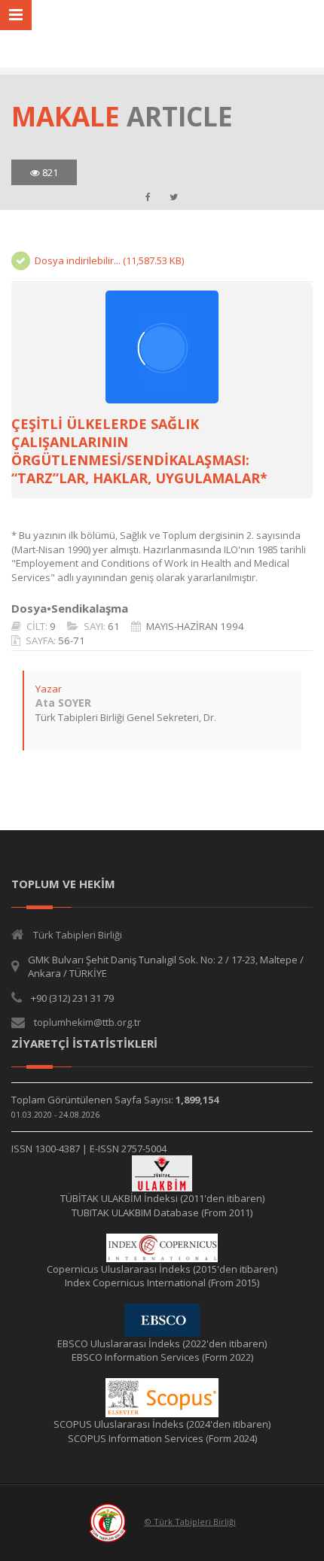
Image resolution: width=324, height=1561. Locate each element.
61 (114, 626)
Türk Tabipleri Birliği (77, 935)
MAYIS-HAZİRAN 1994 (195, 626)
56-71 (71, 640)
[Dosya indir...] (162, 347)
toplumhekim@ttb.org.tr (87, 1022)
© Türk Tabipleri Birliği (190, 1521)
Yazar (48, 688)
